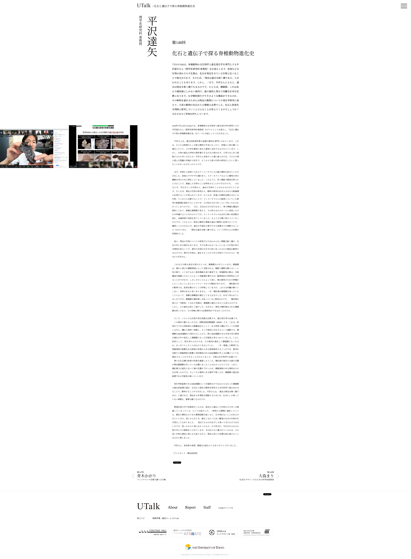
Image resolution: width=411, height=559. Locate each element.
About (172, 507)
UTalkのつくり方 (225, 508)
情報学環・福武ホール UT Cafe (165, 518)
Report (190, 507)
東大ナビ (141, 518)
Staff (207, 507)
